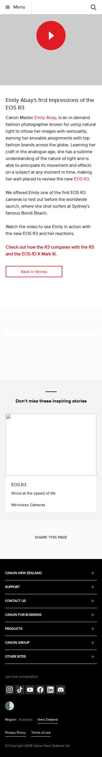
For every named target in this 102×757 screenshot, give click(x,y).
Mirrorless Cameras (28, 504)
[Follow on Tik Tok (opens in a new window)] (19, 690)
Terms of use (41, 733)
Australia (25, 720)
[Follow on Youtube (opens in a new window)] (30, 690)
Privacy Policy (15, 733)
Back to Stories (34, 271)
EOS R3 (81, 179)
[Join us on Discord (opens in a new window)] (60, 690)
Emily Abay (45, 117)
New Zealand (48, 720)
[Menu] (93, 7)
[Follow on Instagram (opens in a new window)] (9, 690)
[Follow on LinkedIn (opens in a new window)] (50, 690)
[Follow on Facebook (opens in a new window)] (40, 690)
